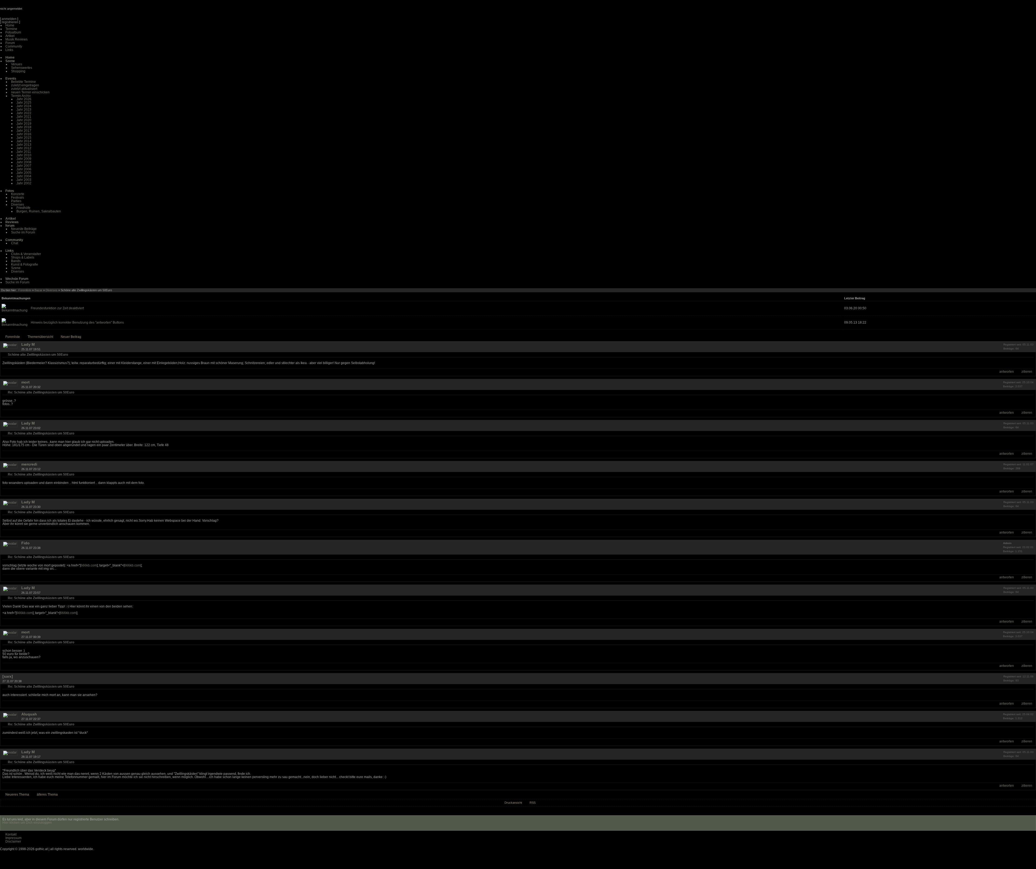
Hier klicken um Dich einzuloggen (27, 822)
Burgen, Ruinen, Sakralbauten (38, 211)
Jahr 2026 (23, 99)
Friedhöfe (23, 208)
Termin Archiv (21, 96)
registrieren (10, 22)
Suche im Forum (23, 232)
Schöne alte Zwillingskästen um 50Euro (38, 355)
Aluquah (29, 714)
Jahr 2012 (23, 148)
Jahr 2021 (23, 116)
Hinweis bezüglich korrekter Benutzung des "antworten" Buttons (77, 322)
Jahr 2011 (23, 152)
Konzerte (17, 194)
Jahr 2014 (23, 141)
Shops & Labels (22, 257)
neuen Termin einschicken (30, 92)
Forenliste (24, 290)
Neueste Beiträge (24, 229)
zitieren (1026, 372)
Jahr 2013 (23, 145)
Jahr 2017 (23, 131)
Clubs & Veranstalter (26, 254)
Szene (16, 268)
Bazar (38, 290)
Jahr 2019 (23, 123)
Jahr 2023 (23, 109)
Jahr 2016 (23, 134)
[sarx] (7, 676)
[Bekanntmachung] (15, 310)
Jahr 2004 (23, 176)
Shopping (18, 71)
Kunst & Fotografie (24, 264)
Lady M (28, 344)
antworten (1006, 372)
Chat (14, 243)
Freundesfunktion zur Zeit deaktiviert (57, 308)
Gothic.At (31, 11)
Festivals (17, 197)
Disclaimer (13, 841)
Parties (16, 201)
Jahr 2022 (23, 113)
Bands (16, 261)
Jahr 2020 (23, 120)
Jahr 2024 (23, 106)
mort (25, 382)
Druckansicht (513, 802)
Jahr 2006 (23, 169)
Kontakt (10, 834)
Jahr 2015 (23, 138)
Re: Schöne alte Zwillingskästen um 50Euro (41, 392)
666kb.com (89, 565)
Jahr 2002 (23, 183)
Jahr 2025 (23, 102)
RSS (533, 802)
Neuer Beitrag (71, 337)
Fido (25, 543)
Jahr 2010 (23, 155)
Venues (16, 64)
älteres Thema (47, 794)
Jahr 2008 (23, 162)
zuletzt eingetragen (25, 85)
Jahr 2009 (23, 159)
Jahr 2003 (23, 180)
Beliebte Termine (23, 82)
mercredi (29, 464)
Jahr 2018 (23, 127)
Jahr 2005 (23, 173)
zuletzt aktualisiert (24, 89)
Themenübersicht (40, 337)
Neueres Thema (17, 794)
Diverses (17, 204)
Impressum (13, 838)
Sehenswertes (21, 68)
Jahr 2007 (23, 166)
